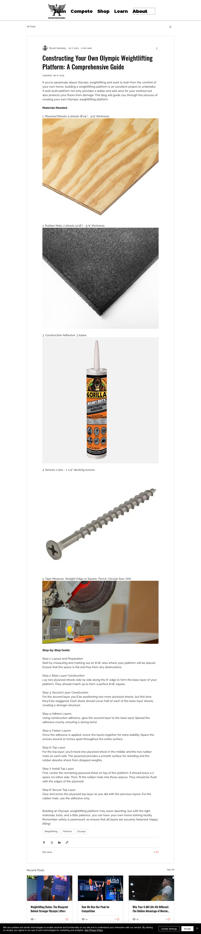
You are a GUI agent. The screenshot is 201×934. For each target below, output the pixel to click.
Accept (187, 928)
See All (170, 869)
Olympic (81, 831)
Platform (67, 831)
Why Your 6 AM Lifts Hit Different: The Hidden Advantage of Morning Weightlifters (151, 909)
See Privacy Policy (94, 930)
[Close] (197, 928)
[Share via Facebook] (43, 842)
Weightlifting (51, 831)
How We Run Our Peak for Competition (95, 909)
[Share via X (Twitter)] (51, 842)
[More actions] (157, 48)
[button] (170, 26)
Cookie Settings (169, 928)
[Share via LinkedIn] (59, 842)
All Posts (31, 26)
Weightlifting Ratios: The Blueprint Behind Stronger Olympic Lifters (49, 909)
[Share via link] (66, 842)
